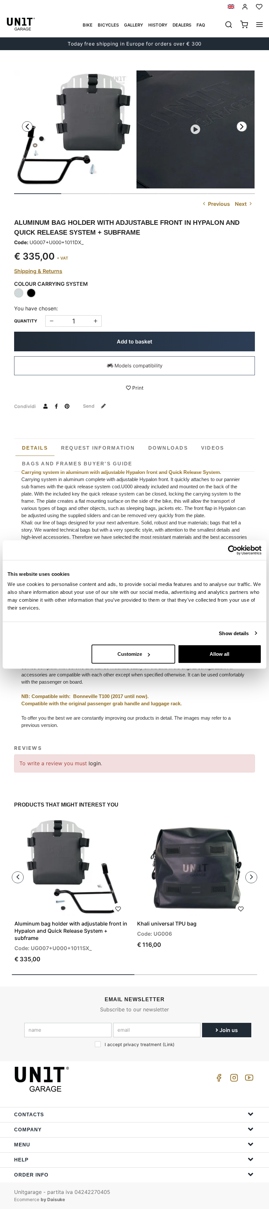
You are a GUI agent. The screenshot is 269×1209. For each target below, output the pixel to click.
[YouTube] (248, 1079)
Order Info (31, 1175)
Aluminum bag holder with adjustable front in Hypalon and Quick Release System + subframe (70, 930)
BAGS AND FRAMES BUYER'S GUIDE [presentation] (77, 463)
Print (137, 388)
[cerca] (229, 25)
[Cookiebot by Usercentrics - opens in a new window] (232, 550)
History (157, 25)
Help (21, 1159)
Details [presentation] (35, 448)
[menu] (259, 25)
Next (241, 204)
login (95, 763)
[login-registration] (245, 6)
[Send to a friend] (45, 406)
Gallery (133, 25)
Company (28, 1129)
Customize (129, 654)
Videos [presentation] (212, 448)
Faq (201, 25)
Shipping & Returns (38, 271)
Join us (228, 1030)
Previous (218, 204)
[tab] (34, 448)
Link (168, 1044)
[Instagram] (233, 1079)
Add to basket (134, 341)
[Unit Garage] (42, 1079)
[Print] (118, 908)
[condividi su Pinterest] (67, 406)
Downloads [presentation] (168, 448)
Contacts (29, 1114)
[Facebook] (218, 1079)
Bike (88, 25)
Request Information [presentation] (98, 448)
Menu (22, 1144)
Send (89, 406)
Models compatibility (137, 365)
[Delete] (96, 321)
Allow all (219, 654)
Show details (234, 633)
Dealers (182, 25)
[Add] (51, 321)
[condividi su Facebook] (56, 406)
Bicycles (108, 25)
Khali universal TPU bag (167, 923)
